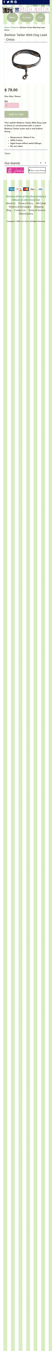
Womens (10, 196)
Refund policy (26, 213)
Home (6, 27)
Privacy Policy (25, 203)
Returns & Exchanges (20, 207)
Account (27, 17)
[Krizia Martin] (26, 11)
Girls (26, 196)
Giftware (16, 200)
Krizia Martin (24, 221)
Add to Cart (16, 114)
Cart (40, 17)
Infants (41, 196)
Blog (8, 210)
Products (14, 27)
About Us (10, 203)
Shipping (38, 207)
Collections (28, 200)
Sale (37, 200)
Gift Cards (41, 203)
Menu (12, 17)
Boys (33, 196)
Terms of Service (36, 210)
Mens (20, 196)
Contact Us (20, 210)
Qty (6, 101)
